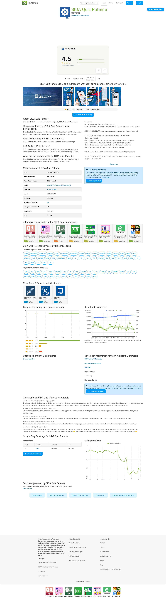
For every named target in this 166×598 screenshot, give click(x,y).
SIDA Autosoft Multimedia (47, 283)
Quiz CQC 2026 (58, 236)
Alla (51, 276)
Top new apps (37, 495)
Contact (102, 543)
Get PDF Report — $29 (94, 181)
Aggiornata (64, 253)
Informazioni (61, 258)
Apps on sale (100, 495)
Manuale (40, 258)
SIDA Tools (42, 297)
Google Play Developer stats (77, 547)
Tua (107, 258)
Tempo (33, 276)
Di (81, 258)
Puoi (77, 271)
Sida (57, 253)
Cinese (128, 253)
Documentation (104, 551)
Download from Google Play (83, 115)
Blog (101, 565)
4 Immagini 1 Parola (135, 236)
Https (102, 271)
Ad (76, 276)
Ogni (125, 258)
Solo (57, 276)
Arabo (122, 253)
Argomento (73, 253)
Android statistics (74, 543)
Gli (128, 271)
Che (119, 258)
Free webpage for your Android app (110, 569)
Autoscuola (33, 253)
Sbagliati (81, 253)
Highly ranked (51, 189)
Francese (102, 253)
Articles (102, 560)
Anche (122, 271)
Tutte (112, 258)
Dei (44, 262)
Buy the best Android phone (77, 560)
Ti (38, 262)
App (38, 271)
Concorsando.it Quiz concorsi (120, 236)
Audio (33, 258)
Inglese (109, 253)
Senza (94, 276)
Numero (26, 276)
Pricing (111, 3)
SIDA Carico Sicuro (30, 297)
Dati (45, 276)
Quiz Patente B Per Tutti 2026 (75, 236)
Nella (53, 258)
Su (90, 271)
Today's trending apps (56, 495)
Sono (32, 262)
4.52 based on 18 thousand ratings (59, 185)
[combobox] (88, 2)
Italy (37, 448)
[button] (113, 372)
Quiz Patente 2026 (29, 236)
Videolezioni (42, 253)
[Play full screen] (104, 70)
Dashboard (119, 3)
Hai (134, 271)
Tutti (50, 271)
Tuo (32, 271)
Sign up (129, 3)
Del (26, 271)
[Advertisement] (80, 32)
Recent (39, 276)
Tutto (63, 276)
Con (94, 258)
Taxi (64, 271)
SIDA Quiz (57, 297)
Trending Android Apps (76, 551)
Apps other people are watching (123, 495)
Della (131, 258)
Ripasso (50, 253)
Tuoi (109, 271)
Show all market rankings (33, 454)
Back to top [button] (161, 580)
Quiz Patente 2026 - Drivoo (105, 236)
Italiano (94, 253)
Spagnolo (27, 258)
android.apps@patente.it (92, 363)
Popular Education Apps (80, 495)
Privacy (102, 547)
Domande (57, 271)
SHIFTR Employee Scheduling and (48, 567)
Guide (47, 258)
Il (137, 258)
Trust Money (41, 571)
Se (96, 271)
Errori (82, 276)
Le (87, 258)
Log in (139, 3)
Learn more (106, 177)
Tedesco (115, 253)
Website (87, 367)
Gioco (88, 276)
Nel (70, 276)
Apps (104, 3)
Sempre (115, 271)
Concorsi (83, 271)
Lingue (88, 253)
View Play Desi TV (43, 576)
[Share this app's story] (98, 70)
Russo (134, 253)
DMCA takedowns (105, 556)
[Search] (97, 2)
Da (44, 271)
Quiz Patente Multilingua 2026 (90, 236)
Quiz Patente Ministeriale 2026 (45, 236)
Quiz (69, 258)
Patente (100, 258)
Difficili (26, 253)
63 (48, 202)
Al (70, 271)
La (75, 258)
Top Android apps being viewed (47, 562)
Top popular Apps (74, 556)
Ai (50, 262)
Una (26, 262)
